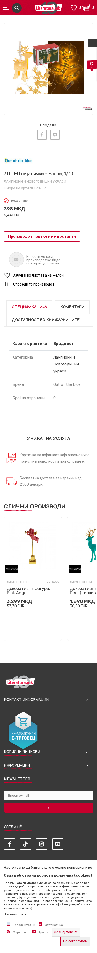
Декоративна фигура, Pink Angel (28, 590)
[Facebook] (42, 134)
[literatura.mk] (48, 9)
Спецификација (29, 307)
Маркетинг (21, 932)
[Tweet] (55, 134)
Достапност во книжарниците (46, 320)
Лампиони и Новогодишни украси (35, 182)
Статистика (54, 925)
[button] (48, 275)
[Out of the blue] (18, 160)
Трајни (43, 932)
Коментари (72, 307)
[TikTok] (25, 844)
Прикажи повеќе (16, 914)
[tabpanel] (48, 67)
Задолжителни (24, 925)
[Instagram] (41, 844)
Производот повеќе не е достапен (42, 236)
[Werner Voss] (11, 569)
